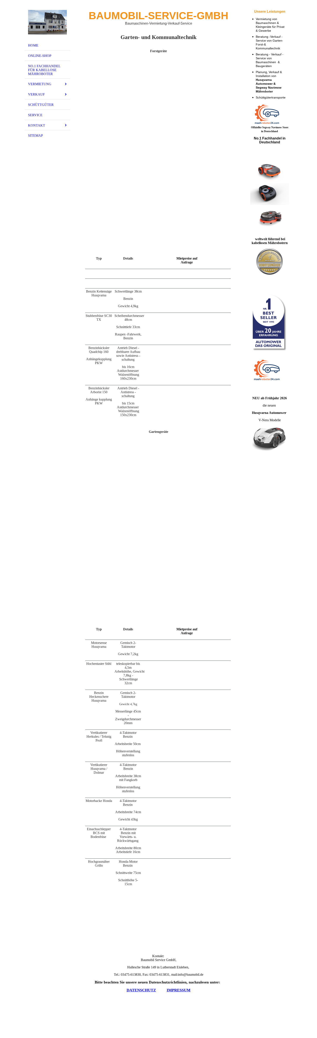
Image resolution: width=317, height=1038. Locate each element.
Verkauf (36, 94)
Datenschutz (141, 990)
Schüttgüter (41, 104)
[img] (47, 22)
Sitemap (35, 135)
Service (35, 115)
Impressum (178, 990)
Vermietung (39, 84)
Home (33, 45)
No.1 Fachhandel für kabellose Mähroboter (44, 70)
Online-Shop (39, 56)
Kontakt (36, 125)
